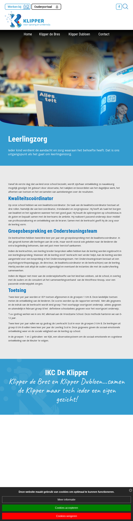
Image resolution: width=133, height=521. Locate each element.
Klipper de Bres (49, 34)
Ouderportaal (43, 6)
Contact (103, 34)
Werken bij (14, 6)
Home (28, 34)
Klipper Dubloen (79, 34)
